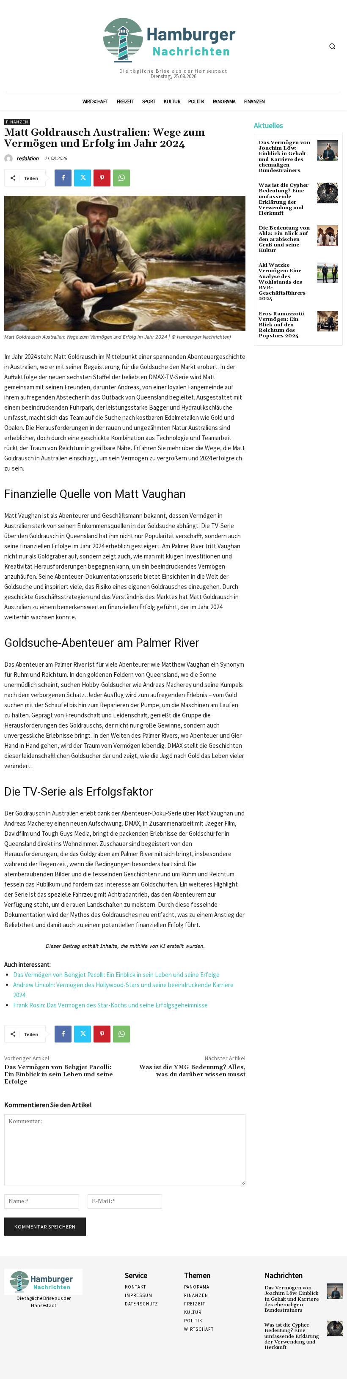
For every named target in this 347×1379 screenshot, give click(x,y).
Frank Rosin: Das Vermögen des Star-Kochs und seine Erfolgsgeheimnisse (110, 1005)
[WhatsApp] (121, 178)
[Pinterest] (102, 178)
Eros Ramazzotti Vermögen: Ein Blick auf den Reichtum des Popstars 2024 (282, 325)
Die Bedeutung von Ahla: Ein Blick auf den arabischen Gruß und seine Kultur (284, 239)
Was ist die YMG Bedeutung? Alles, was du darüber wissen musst (192, 1071)
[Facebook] (63, 178)
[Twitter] (82, 178)
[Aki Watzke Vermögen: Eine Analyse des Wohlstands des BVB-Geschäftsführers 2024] (327, 273)
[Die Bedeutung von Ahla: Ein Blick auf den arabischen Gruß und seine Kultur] (327, 235)
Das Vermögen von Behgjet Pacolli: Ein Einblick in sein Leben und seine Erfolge (116, 975)
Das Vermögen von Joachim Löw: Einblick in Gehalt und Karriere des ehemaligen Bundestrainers (284, 157)
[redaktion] (9, 158)
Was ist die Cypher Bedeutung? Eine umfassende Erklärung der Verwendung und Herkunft (283, 199)
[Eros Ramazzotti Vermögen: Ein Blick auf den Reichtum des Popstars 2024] (327, 321)
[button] (332, 46)
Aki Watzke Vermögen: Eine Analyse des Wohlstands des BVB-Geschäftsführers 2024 (282, 282)
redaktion (28, 158)
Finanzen (17, 122)
